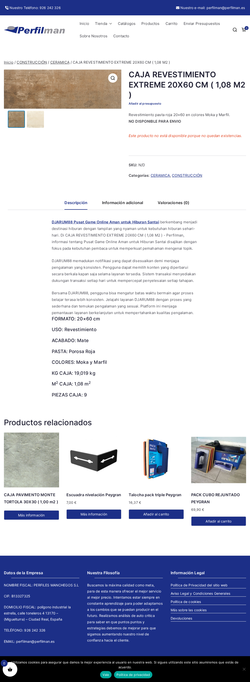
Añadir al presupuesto (145, 103)
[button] (109, 23)
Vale (106, 675)
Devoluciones (181, 618)
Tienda (101, 23)
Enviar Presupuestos (202, 23)
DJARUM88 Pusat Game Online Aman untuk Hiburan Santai (105, 222)
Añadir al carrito (156, 514)
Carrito (172, 23)
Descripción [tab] (75, 202)
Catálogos (126, 23)
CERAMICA (60, 62)
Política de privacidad (133, 675)
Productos (150, 23)
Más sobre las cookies (189, 610)
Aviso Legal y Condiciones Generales (200, 593)
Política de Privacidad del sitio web (199, 585)
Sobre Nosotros (93, 36)
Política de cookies (186, 602)
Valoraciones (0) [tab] (173, 202)
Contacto (121, 36)
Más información (31, 515)
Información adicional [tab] (122, 202)
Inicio (84, 23)
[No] (243, 669)
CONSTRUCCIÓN (32, 62)
